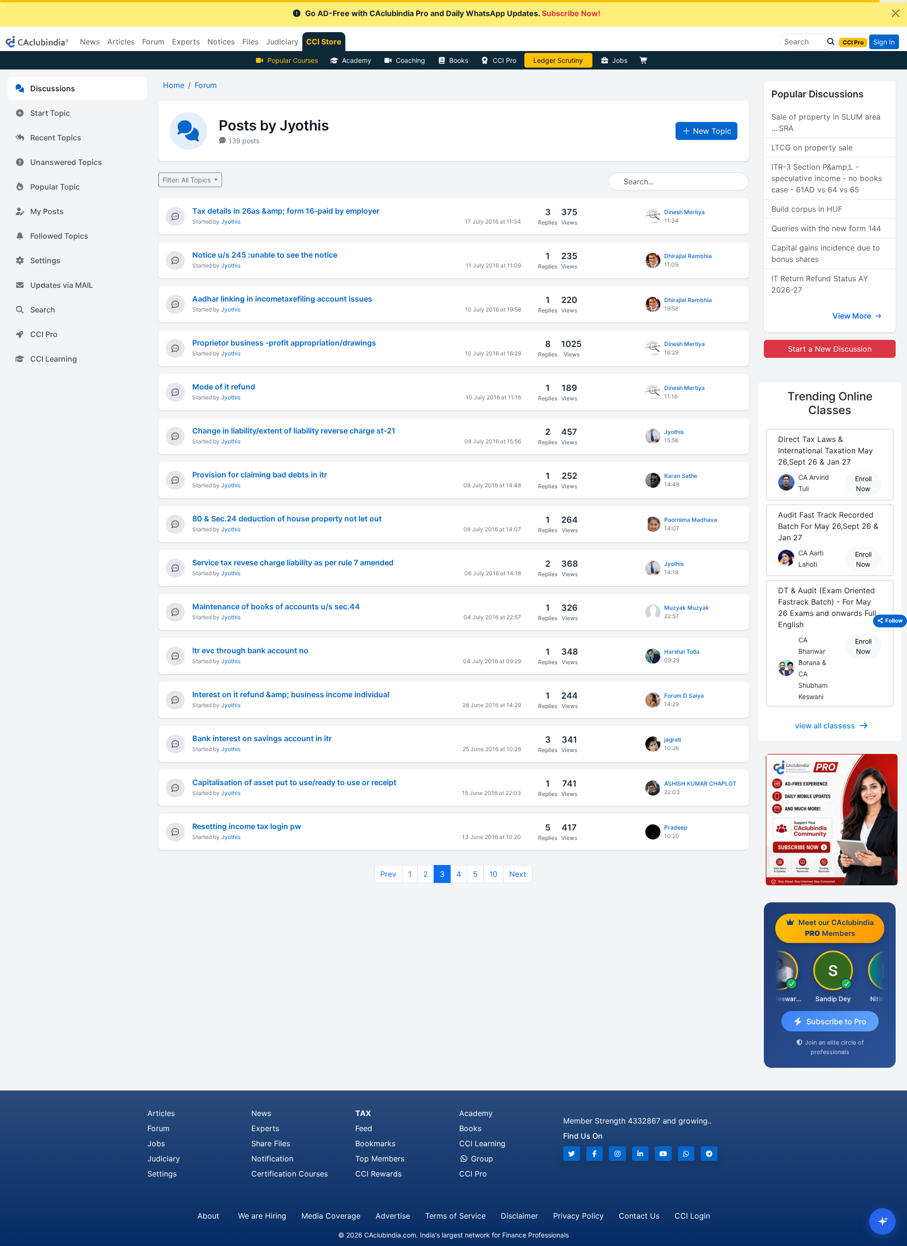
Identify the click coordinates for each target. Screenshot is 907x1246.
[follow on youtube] (663, 1153)
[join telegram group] (709, 1153)
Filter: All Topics (188, 180)
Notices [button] (221, 41)
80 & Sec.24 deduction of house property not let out (287, 518)
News (261, 1113)
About (208, 1215)
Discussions (52, 88)
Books (458, 60)
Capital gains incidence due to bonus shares (825, 253)
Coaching (410, 60)
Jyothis (230, 221)
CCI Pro (504, 60)
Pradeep (675, 827)
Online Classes (830, 403)
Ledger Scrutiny (558, 60)
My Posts (47, 211)
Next (517, 874)
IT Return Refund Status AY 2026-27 (819, 284)
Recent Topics (55, 137)
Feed (363, 1128)
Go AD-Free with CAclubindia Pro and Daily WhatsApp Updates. (452, 13)
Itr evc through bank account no (250, 650)
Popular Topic (55, 186)
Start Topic (50, 113)
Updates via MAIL (61, 285)
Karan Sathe (680, 475)
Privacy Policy (578, 1215)
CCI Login (692, 1215)
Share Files (270, 1143)
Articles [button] (121, 41)
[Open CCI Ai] (882, 1221)
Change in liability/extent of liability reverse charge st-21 (293, 430)
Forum (158, 1128)
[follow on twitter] (571, 1153)
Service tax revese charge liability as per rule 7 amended (293, 562)
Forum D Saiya (684, 695)
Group (481, 1158)
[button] (828, 41)
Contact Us (639, 1215)
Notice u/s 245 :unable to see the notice (264, 255)
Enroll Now (863, 484)
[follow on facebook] (594, 1153)
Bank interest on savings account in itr (262, 738)
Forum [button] (153, 41)
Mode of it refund (223, 386)
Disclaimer (519, 1215)
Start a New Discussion (830, 349)
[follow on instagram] (617, 1153)
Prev (388, 874)
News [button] (90, 41)
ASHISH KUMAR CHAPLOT (700, 783)
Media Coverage (330, 1215)
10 (493, 874)
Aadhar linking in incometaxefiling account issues (282, 298)
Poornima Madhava (690, 519)
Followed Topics (59, 236)
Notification (272, 1158)
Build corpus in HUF (806, 209)
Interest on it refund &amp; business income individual (290, 694)
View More (852, 315)
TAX (363, 1113)
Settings (45, 260)
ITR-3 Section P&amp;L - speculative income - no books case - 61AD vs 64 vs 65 (826, 178)
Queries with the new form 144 (826, 228)
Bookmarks (375, 1143)
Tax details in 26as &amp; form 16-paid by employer (285, 211)
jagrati (672, 739)
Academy (356, 60)
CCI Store (324, 41)
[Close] (895, 13)
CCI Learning (53, 358)
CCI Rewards (378, 1173)
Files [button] (250, 41)
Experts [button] (186, 41)
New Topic (712, 131)
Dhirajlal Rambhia (688, 256)
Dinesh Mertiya (684, 212)
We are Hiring (262, 1215)
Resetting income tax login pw (246, 826)
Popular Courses (292, 60)
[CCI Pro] (830, 820)
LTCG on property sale (812, 147)
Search (42, 309)
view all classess (825, 725)
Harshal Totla (682, 651)
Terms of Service (455, 1215)
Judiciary (163, 1158)
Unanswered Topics (66, 162)
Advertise (393, 1215)
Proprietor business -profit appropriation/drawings (284, 342)
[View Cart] (645, 60)
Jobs (619, 60)
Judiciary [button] (282, 41)
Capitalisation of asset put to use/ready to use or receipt (294, 782)
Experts (265, 1128)
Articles (161, 1113)
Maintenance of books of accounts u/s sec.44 (276, 606)
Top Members (379, 1158)
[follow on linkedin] (640, 1153)
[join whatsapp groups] (686, 1153)
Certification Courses (289, 1173)
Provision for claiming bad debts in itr (259, 474)
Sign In (884, 42)
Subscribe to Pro (836, 1021)
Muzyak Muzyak (686, 607)
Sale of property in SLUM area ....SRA (826, 122)
